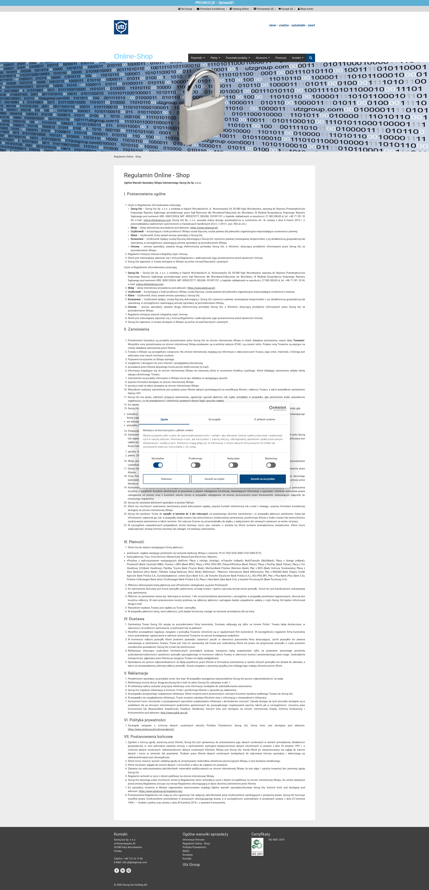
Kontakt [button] (296, 57)
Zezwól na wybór (215, 479)
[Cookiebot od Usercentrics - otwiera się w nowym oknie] (271, 408)
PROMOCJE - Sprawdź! (214, 3)
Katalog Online (240, 8)
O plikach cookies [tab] (264, 419)
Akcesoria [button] (261, 57)
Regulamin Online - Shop (196, 843)
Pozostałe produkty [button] (236, 57)
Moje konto (306, 8)
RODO (186, 851)
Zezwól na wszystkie (263, 479)
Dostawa (188, 854)
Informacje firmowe (193, 839)
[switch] (195, 465)
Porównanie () (265, 8)
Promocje (280, 57)
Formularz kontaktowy (212, 8)
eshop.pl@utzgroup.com (157, 220)
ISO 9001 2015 (276, 839)
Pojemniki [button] (196, 57)
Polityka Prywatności (194, 847)
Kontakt (187, 858)
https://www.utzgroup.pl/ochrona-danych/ (151, 729)
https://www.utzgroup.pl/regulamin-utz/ (160, 791)
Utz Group (186, 8)
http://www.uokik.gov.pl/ (174, 712)
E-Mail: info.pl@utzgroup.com (130, 862)
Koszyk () (287, 8)
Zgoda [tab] (164, 419)
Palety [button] (214, 57)
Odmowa (166, 479)
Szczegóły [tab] (214, 419)
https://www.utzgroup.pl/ (204, 227)
